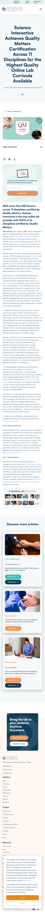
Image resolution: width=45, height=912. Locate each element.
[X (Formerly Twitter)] (38, 909)
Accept (22, 897)
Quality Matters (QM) (33, 464)
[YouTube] (34, 909)
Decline (22, 903)
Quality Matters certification (23, 237)
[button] (41, 9)
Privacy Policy (26, 880)
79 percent (34, 256)
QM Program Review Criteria (26, 482)
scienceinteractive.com (10, 421)
